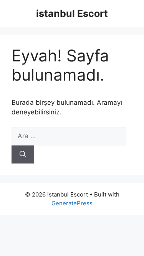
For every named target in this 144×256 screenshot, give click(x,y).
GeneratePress (72, 203)
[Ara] (23, 154)
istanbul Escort (72, 13)
